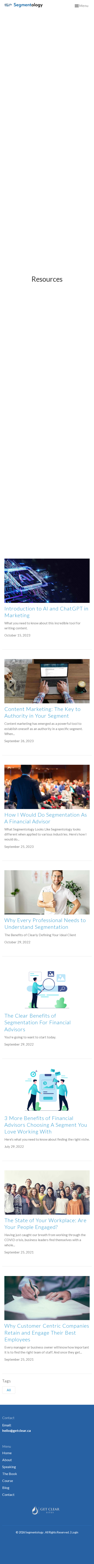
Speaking (9, 1467)
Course (7, 1480)
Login (74, 1532)
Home (7, 1453)
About (7, 1460)
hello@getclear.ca (16, 1430)
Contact (8, 1494)
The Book (9, 1474)
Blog (5, 1487)
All (9, 1390)
